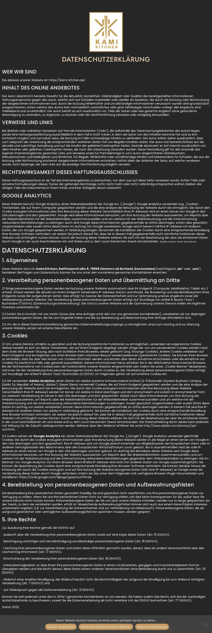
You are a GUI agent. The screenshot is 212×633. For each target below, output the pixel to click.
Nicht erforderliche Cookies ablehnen (106, 626)
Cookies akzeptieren (61, 626)
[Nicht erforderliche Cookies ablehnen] (205, 624)
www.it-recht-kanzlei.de (182, 241)
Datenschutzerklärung (152, 626)
